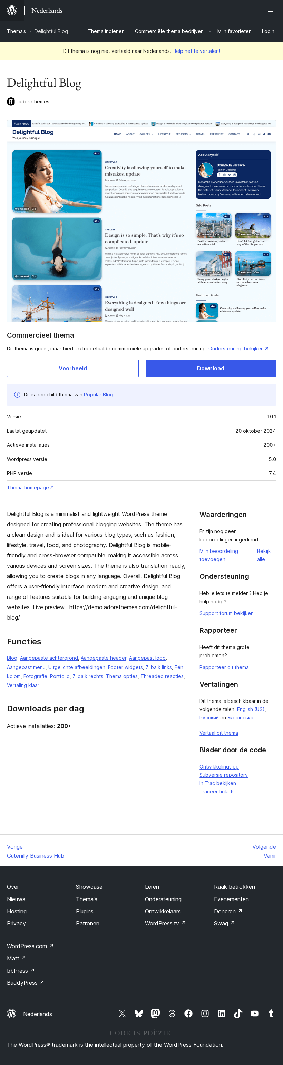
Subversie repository (223, 775)
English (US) (251, 709)
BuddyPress (26, 982)
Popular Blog (98, 394)
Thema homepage (28, 487)
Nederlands (37, 1013)
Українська (240, 717)
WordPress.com (30, 946)
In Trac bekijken (217, 783)
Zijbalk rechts (87, 676)
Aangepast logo (147, 658)
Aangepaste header (103, 658)
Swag (224, 923)
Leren (152, 886)
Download (210, 368)
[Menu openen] (272, 10)
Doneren (228, 911)
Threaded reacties (162, 676)
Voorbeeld (73, 368)
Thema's (86, 899)
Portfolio (60, 676)
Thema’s (16, 31)
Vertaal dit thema (218, 733)
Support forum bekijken (226, 613)
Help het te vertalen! (196, 51)
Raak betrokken (234, 886)
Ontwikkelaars (163, 911)
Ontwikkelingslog (219, 767)
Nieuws (16, 899)
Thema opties (122, 676)
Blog (12, 658)
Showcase (89, 886)
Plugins (85, 911)
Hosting (17, 911)
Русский (209, 717)
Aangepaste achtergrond (49, 658)
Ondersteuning (163, 899)
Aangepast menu (26, 667)
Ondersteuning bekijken (236, 348)
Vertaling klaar (23, 685)
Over (13, 886)
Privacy (16, 923)
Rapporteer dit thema (224, 667)
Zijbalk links (159, 667)
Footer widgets (125, 667)
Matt (16, 958)
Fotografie (35, 676)
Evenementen (231, 899)
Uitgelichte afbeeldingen (76, 667)
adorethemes (34, 101)
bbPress (21, 970)
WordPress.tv (165, 923)
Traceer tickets (217, 791)
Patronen (87, 923)
